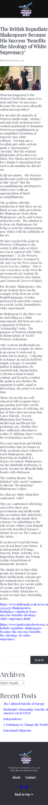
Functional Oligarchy (17, 730)
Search (39, 660)
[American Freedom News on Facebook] (26, 786)
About (16, 777)
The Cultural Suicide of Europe (24, 704)
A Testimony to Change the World (25, 725)
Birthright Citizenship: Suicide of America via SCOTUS (25, 711)
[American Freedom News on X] (21, 786)
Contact (30, 777)
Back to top (23, 794)
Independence (12, 719)
